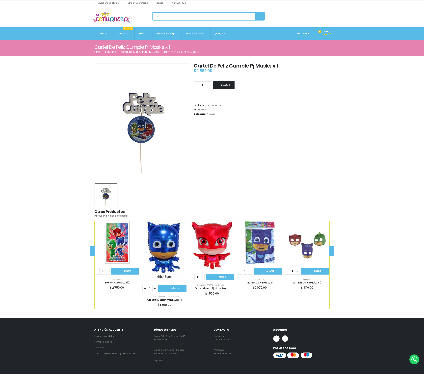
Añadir (225, 85)
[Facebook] (323, 3)
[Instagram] (329, 3)
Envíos (142, 33)
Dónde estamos (195, 33)
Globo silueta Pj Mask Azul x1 (164, 300)
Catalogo (102, 33)
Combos (125, 31)
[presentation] (92, 251)
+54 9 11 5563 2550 (223, 353)
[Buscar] (260, 16)
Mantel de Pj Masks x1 (260, 282)
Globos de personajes (160, 296)
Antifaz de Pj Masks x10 (307, 282)
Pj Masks (211, 114)
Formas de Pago (166, 33)
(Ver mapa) (160, 339)
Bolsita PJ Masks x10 (117, 282)
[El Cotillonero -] (112, 17)
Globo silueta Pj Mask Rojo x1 (212, 288)
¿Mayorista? (221, 33)
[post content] (117, 242)
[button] (414, 359)
